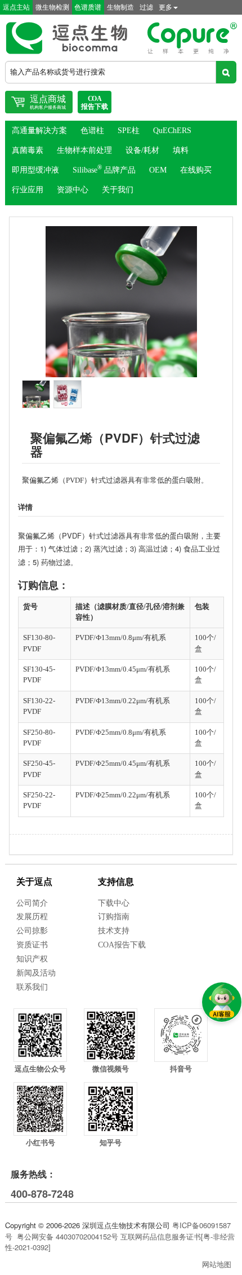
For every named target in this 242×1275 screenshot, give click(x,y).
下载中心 (113, 903)
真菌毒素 (27, 150)
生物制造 (120, 7)
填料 (181, 150)
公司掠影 (32, 931)
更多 (165, 7)
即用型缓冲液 (35, 170)
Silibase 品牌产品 (104, 170)
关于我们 (117, 190)
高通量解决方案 (39, 130)
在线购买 (196, 170)
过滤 (146, 7)
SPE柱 (129, 130)
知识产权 (32, 959)
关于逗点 (34, 881)
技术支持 (113, 931)
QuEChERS (172, 130)
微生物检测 (52, 7)
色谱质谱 (87, 7)
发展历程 (32, 916)
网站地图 (216, 1264)
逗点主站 (16, 7)
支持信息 (116, 881)
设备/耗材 (142, 150)
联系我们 (32, 987)
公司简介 (32, 903)
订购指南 (113, 916)
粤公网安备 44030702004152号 (67, 1236)
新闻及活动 (36, 973)
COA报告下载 (122, 945)
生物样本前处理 (84, 150)
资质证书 (32, 945)
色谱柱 (92, 130)
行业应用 (27, 190)
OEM (158, 170)
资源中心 (72, 190)
